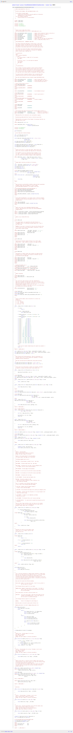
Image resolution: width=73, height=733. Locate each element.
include (47, 4)
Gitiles (6, 731)
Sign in (71, 1)
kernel (17, 4)
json (71, 731)
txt (68, 731)
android (13, 4)
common (22, 4)
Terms (11, 731)
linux (51, 4)
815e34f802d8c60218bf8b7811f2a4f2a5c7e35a (34, 4)
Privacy (9, 731)
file (32, 7)
